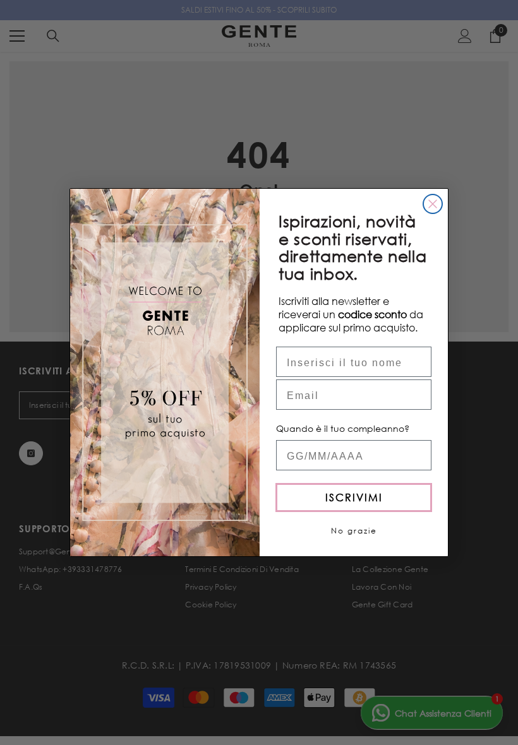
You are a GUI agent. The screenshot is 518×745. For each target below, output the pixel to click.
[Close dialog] (432, 203)
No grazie (354, 530)
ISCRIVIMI (354, 497)
